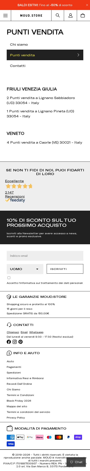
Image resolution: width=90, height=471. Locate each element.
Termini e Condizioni (20, 394)
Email (24, 332)
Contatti (18, 66)
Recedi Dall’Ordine (19, 383)
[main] (45, 116)
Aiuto (10, 361)
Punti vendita (22, 55)
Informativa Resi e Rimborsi (25, 378)
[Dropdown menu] (5, 15)
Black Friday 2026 (19, 400)
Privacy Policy (16, 417)
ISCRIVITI (58, 268)
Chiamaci (13, 332)
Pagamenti (14, 366)
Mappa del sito (17, 406)
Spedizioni (14, 372)
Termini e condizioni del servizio (28, 411)
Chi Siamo (13, 389)
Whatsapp (36, 332)
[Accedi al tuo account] (70, 15)
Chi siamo (19, 44)
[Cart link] (83, 15)
